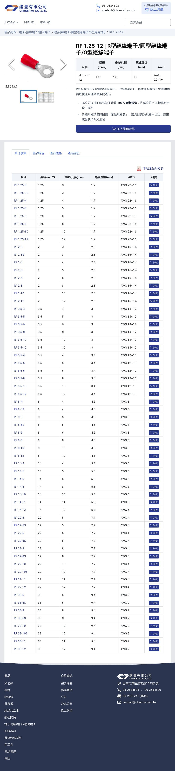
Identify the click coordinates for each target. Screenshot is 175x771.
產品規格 (56, 153)
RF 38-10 (20, 625)
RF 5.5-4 (19, 355)
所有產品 (10, 22)
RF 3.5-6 (19, 324)
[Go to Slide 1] (28, 96)
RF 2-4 (18, 262)
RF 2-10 (19, 293)
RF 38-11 (20, 641)
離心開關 (10, 717)
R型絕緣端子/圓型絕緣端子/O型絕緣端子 (80, 32)
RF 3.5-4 (19, 309)
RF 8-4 (18, 401)
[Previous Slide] (11, 64)
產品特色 (38, 153)
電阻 (7, 758)
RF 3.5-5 (19, 316)
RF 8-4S (19, 409)
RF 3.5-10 (20, 339)
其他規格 (20, 153)
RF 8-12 (19, 455)
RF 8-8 (18, 440)
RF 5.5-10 (20, 386)
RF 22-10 (20, 564)
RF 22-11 (20, 579)
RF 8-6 (18, 432)
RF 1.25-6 (20, 216)
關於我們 (29, 22)
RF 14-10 (20, 494)
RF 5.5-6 (19, 370)
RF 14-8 (19, 486)
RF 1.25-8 (20, 224)
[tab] (20, 153)
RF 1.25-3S (21, 193)
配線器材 (10, 731)
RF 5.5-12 (20, 394)
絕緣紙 (8, 697)
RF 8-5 (18, 417)
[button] (37, 64)
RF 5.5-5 (19, 363)
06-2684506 (153, 689)
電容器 (8, 703)
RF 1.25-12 (21, 239)
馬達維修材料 (13, 738)
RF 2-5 (18, 270)
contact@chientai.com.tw (119, 10)
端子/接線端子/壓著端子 (35, 32)
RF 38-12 (20, 649)
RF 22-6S (20, 540)
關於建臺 (66, 683)
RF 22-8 (19, 548)
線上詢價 (66, 710)
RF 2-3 (18, 247)
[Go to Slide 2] (46, 97)
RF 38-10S (21, 633)
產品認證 (74, 153)
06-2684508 (110, 5)
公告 (64, 697)
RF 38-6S (20, 602)
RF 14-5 (19, 471)
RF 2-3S (19, 254)
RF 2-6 (18, 278)
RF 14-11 (20, 502)
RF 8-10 (19, 448)
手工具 (8, 744)
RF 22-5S (20, 525)
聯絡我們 (45, 22)
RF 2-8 (18, 285)
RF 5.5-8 (19, 378)
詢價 (155, 185)
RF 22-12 (20, 587)
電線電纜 (10, 751)
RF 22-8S (20, 556)
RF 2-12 (19, 301)
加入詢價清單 (126, 129)
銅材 (7, 690)
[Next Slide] (63, 64)
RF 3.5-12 (20, 347)
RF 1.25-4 (20, 200)
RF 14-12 (20, 509)
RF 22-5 (19, 517)
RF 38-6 (19, 595)
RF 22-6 (19, 533)
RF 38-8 (19, 610)
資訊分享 (66, 703)
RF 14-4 (19, 463)
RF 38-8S (20, 618)
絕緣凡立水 (11, 710)
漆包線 (8, 683)
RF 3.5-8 (19, 332)
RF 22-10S (21, 571)
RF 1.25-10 (21, 231)
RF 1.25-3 (20, 185)
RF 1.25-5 (20, 208)
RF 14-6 (19, 479)
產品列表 (10, 32)
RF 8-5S (19, 424)
